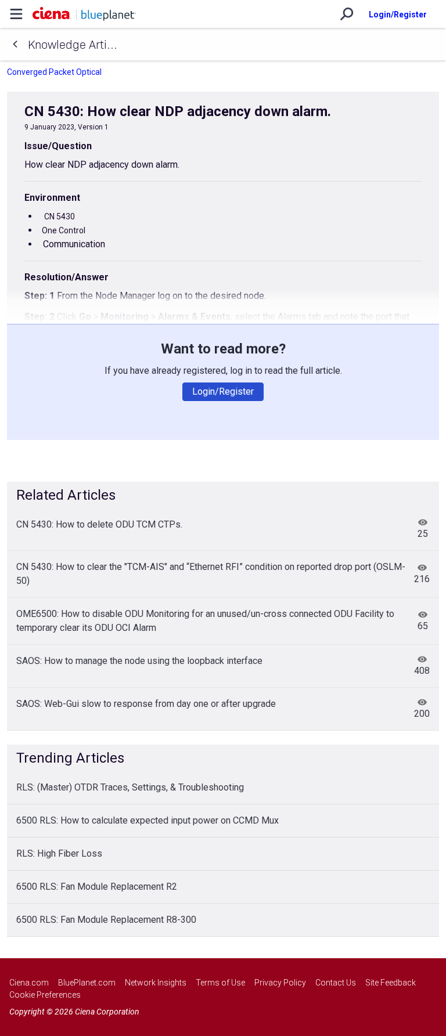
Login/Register (398, 14)
